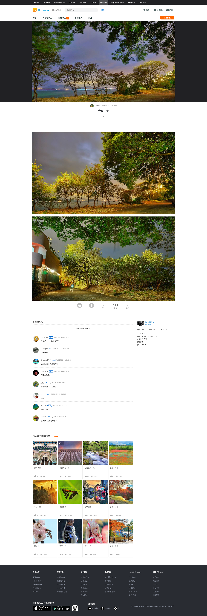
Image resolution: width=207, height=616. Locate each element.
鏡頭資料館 (61, 581)
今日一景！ (38, 507)
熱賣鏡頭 (132, 588)
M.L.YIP (44, 405)
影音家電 (84, 591)
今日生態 (62, 507)
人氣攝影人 (47, 18)
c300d (43, 394)
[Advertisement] (103, 125)
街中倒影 (88, 507)
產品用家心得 (62, 591)
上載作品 (167, 17)
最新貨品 (132, 581)
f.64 (96, 105)
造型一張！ (89, 546)
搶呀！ (36, 546)
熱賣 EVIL (132, 595)
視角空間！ (38, 468)
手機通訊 (84, 584)
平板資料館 (61, 588)
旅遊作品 (108, 588)
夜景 (145, 333)
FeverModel (37, 584)
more (56, 436)
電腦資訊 (84, 588)
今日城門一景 (90, 468)
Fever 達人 (37, 581)
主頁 (35, 18)
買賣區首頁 (85, 577)
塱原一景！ (114, 468)
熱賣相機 (132, 584)
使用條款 (156, 591)
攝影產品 (84, 581)
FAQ (90, 18)
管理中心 (79, 18)
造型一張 (62, 546)
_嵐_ (42, 382)
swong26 (44, 348)
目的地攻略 (109, 584)
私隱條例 (156, 595)
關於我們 (156, 577)
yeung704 (44, 337)
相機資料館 (61, 577)
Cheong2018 (46, 360)
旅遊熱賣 (108, 581)
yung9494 (44, 371)
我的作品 (63, 18)
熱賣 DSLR (133, 591)
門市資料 (132, 577)
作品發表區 (37, 588)
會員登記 (156, 588)
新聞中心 (36, 577)
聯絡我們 (156, 581)
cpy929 (43, 416)
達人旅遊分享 (110, 591)
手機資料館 (61, 584)
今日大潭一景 (64, 468)
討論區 (35, 591)
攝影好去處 (111, 577)
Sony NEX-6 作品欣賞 (149, 323)
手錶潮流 (84, 595)
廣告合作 (156, 584)
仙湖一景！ (114, 507)
